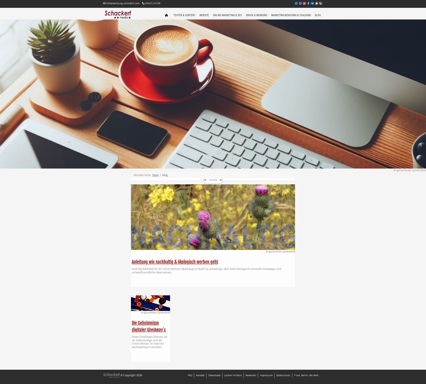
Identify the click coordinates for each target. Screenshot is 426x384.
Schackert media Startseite (166, 15)
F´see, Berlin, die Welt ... (307, 375)
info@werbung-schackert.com (122, 3)
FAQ (190, 375)
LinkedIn (313, 5)
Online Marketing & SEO (227, 15)
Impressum (266, 375)
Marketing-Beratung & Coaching (291, 15)
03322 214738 (152, 3)
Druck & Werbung (256, 15)
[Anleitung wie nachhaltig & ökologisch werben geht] (213, 217)
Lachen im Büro (233, 375)
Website (204, 15)
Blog (318, 15)
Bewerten (251, 375)
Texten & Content (184, 15)
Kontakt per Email (305, 5)
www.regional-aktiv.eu (300, 5)
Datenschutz (283, 375)
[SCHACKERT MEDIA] (132, 14)
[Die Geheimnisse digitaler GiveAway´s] (150, 303)
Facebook (309, 5)
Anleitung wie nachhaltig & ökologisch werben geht (175, 262)
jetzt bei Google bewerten (317, 3)
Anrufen (320, 3)
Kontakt (200, 375)
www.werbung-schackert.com (296, 5)
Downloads (214, 375)
